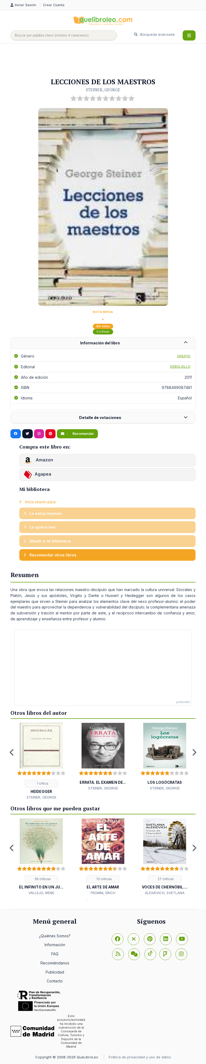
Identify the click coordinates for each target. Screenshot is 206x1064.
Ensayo (183, 356)
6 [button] (123, 805)
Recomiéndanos (55, 963)
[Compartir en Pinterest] (50, 433)
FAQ (54, 954)
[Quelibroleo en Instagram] (39, 433)
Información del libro (100, 343)
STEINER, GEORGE (103, 89)
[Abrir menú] (189, 35)
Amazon (44, 459)
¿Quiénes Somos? (55, 936)
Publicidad (55, 972)
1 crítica (42, 783)
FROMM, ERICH (103, 893)
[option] (41, 761)
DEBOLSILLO (180, 367)
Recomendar (83, 434)
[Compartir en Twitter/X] (27, 433)
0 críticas (103, 331)
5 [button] (115, 805)
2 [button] (91, 805)
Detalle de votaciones (100, 417)
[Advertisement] (108, 61)
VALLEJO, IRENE (41, 893)
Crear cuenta (53, 5)
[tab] (103, 343)
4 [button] (107, 805)
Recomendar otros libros (52, 555)
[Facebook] (117, 939)
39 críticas (42, 879)
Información (55, 944)
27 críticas (165, 879)
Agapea (43, 474)
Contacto (55, 981)
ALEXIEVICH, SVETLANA (165, 893)
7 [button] (119, 900)
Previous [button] (11, 752)
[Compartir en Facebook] (15, 433)
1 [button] (83, 805)
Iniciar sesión (26, 5)
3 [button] (99, 805)
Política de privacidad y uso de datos (140, 1057)
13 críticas (103, 879)
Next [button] (194, 752)
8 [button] (127, 900)
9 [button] (135, 900)
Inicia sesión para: (40, 502)
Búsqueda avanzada (157, 34)
